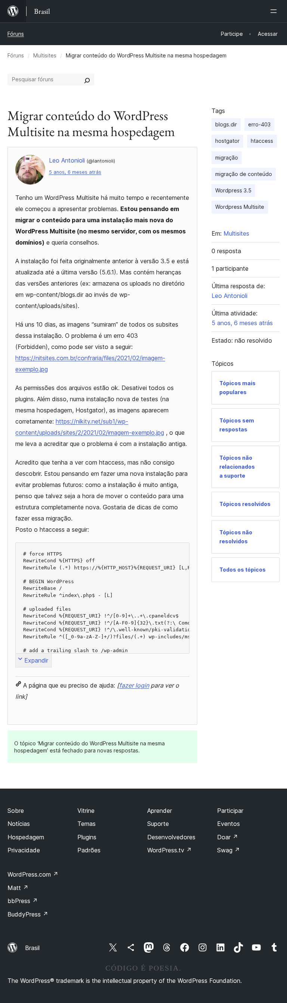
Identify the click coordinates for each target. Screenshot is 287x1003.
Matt (17, 888)
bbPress (22, 901)
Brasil (32, 948)
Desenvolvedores (171, 837)
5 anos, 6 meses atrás (75, 172)
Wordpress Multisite (239, 207)
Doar (227, 837)
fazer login (134, 685)
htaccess (262, 141)
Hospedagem (25, 837)
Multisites (44, 55)
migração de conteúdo (243, 174)
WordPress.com (32, 874)
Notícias (18, 823)
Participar (230, 810)
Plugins (86, 837)
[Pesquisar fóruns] (87, 79)
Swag (228, 850)
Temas (86, 823)
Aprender (159, 810)
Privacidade (23, 850)
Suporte (158, 823)
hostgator (227, 141)
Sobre (15, 810)
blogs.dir (226, 124)
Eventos (228, 823)
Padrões (89, 850)
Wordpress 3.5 (233, 190)
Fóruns (15, 34)
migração (226, 157)
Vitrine (86, 810)
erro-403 (259, 124)
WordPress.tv (169, 850)
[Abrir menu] (275, 11)
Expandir (36, 660)
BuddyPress (27, 914)
